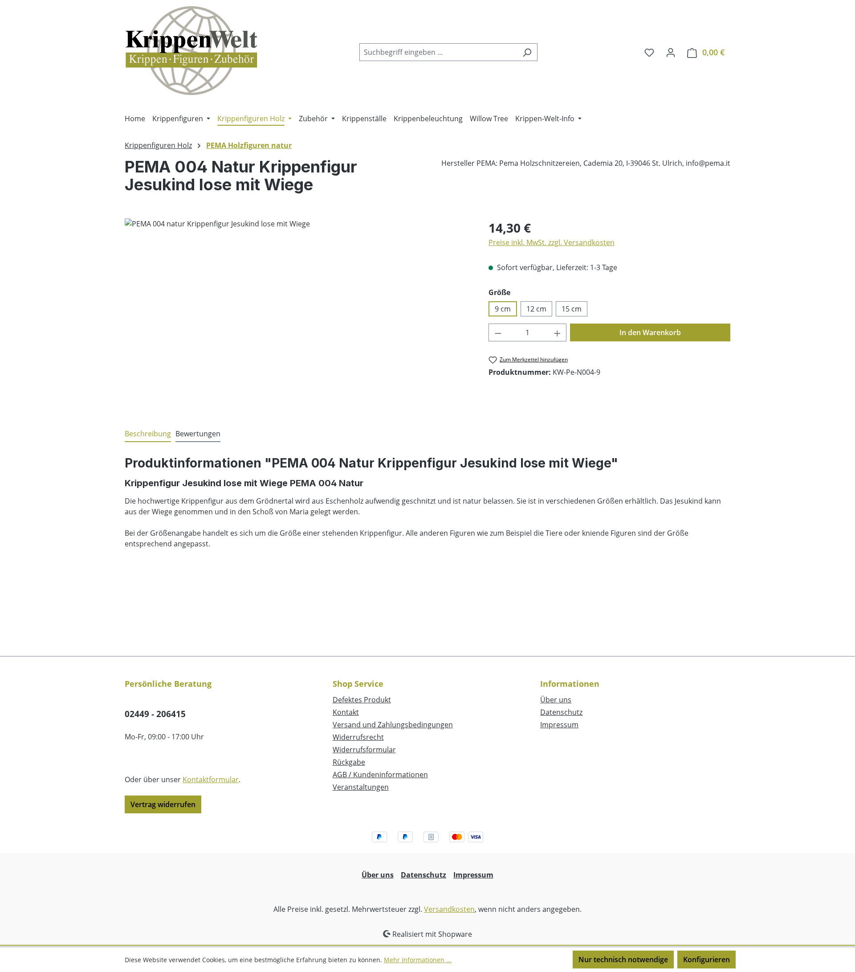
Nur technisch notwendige (623, 959)
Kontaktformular (211, 779)
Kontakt (346, 712)
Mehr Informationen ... (418, 960)
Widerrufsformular (364, 750)
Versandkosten (449, 909)
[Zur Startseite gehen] (191, 50)
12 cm (536, 309)
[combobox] (438, 52)
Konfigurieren (706, 959)
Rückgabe (349, 762)
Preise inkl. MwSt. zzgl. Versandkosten (552, 242)
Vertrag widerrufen (162, 804)
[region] (298, 314)
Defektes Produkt (362, 700)
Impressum (559, 725)
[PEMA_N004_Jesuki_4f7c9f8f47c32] (297, 314)
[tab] (148, 434)
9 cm (503, 309)
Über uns (555, 700)
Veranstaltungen (361, 787)
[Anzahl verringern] (498, 332)
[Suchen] (527, 52)
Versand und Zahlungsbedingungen (393, 725)
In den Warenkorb (650, 332)
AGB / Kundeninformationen (380, 774)
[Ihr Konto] (670, 52)
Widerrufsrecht (358, 737)
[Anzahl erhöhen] (557, 332)
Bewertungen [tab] (197, 434)
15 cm (572, 309)
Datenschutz (561, 712)
